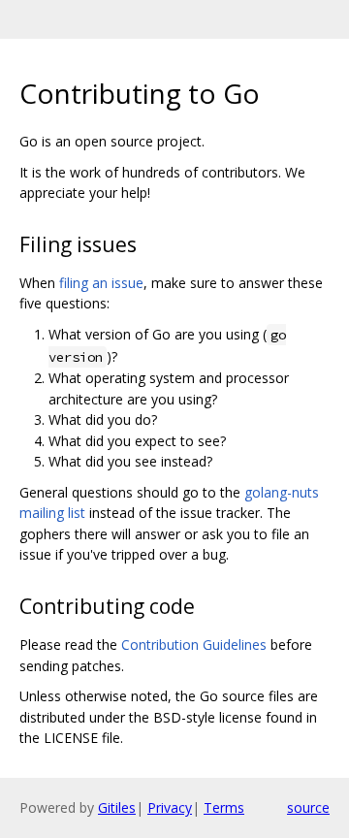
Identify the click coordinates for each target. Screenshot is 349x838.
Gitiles (117, 807)
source (308, 807)
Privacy (169, 807)
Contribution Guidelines (194, 644)
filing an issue (101, 283)
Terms (224, 807)
